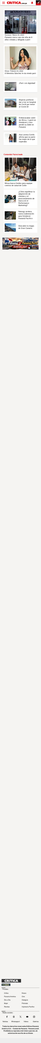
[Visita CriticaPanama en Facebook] (7, 1016)
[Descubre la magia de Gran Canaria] (10, 227)
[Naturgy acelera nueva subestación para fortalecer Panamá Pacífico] (10, 215)
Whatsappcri (15, 1021)
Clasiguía (25, 1000)
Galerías (36, 1021)
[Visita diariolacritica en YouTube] (27, 1016)
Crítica (6, 993)
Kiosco (24, 993)
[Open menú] (3, 2)
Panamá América (10, 996)
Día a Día (7, 1000)
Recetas (7, 1006)
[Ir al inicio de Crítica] (17, 2)
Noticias (5, 1021)
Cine (23, 996)
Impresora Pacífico (28, 1006)
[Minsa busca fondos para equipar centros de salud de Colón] (20, 169)
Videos (26, 1021)
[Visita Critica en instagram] (34, 1016)
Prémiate (25, 1003)
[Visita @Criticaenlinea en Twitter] (14, 1016)
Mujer (6, 1003)
